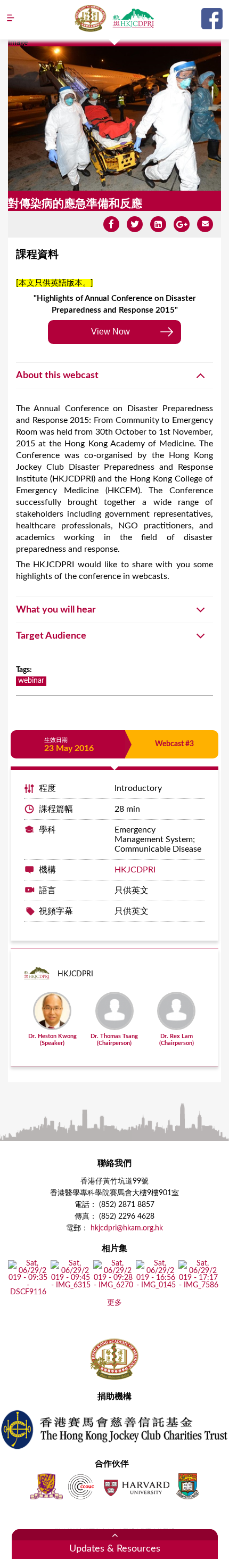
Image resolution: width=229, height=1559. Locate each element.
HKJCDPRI (135, 870)
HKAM (91, 18)
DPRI (133, 18)
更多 (114, 1303)
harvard (136, 1486)
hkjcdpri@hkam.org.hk (127, 1228)
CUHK (46, 1486)
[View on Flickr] (28, 1292)
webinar (31, 680)
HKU (188, 1486)
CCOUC (81, 1486)
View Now (110, 331)
